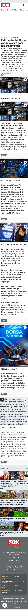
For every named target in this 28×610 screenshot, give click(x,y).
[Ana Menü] (25, 5)
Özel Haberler (14, 37)
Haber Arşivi (20, 590)
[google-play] (18, 570)
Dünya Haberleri (8, 600)
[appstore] (9, 570)
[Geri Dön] (4, 605)
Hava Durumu (20, 576)
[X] (9, 566)
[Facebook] (7, 566)
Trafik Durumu (20, 581)
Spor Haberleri (5, 601)
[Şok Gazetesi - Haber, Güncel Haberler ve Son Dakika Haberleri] (5, 5)
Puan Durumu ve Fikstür (7, 586)
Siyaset (3, 10)
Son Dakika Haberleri (6, 591)
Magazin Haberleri (14, 601)
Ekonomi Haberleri (18, 600)
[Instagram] (12, 566)
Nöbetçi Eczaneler (5, 577)
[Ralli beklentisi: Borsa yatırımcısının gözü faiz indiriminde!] (14, 85)
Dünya (16, 10)
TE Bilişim (18, 608)
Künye (14, 603)
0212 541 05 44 (15, 557)
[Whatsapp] (18, 566)
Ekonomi (10, 10)
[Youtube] (15, 566)
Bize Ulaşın (23, 601)
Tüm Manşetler (20, 586)
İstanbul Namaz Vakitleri (7, 582)
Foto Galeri (4, 37)
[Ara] (23, 5)
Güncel (22, 10)
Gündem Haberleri (19, 598)
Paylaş (5, 155)
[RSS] (21, 566)
